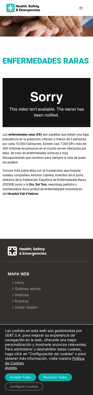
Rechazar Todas (55, 377)
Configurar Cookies (24, 386)
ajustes (11, 367)
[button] (81, 8)
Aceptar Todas (20, 377)
